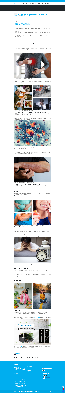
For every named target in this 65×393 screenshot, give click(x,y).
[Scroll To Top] (64, 392)
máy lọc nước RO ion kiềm (37, 317)
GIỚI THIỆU (23, 3)
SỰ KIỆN (35, 3)
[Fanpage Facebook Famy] (46, 0)
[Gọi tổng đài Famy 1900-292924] (63, 389)
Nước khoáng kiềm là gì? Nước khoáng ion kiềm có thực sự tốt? (22, 22)
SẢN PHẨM (27, 3)
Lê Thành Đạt (21, 15)
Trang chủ (31, 7)
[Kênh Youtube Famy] (47, 0)
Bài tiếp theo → (16, 349)
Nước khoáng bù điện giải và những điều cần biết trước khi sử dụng (22, 23)
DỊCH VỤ (30, 3)
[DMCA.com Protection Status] (45, 375)
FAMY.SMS (48, 3)
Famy (22, 346)
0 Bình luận (28, 15)
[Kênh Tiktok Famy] (48, 0)
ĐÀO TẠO (42, 3)
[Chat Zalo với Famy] (63, 387)
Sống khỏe (25, 15)
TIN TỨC (33, 3)
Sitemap (50, 391)
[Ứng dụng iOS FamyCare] (50, 0)
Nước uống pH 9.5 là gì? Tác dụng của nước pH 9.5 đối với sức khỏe (22, 24)
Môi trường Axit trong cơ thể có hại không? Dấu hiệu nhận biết (32, 14)
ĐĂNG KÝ (44, 370)
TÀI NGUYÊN (39, 3)
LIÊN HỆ (45, 3)
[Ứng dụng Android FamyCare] (49, 0)
